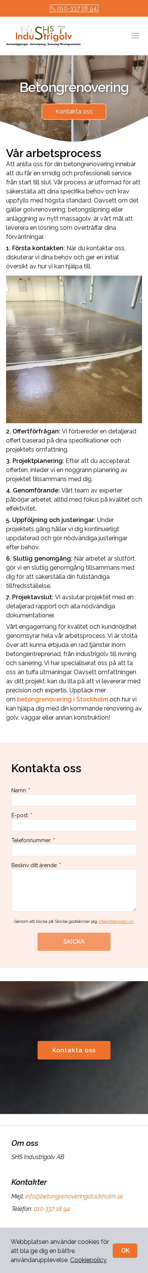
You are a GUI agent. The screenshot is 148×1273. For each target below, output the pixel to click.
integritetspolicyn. (116, 921)
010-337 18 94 (77, 8)
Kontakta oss (74, 111)
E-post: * (21, 815)
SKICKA (74, 941)
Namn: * (20, 790)
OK (125, 1250)
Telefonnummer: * (33, 840)
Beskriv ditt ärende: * (36, 865)
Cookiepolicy (88, 1260)
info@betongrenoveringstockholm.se (74, 1196)
